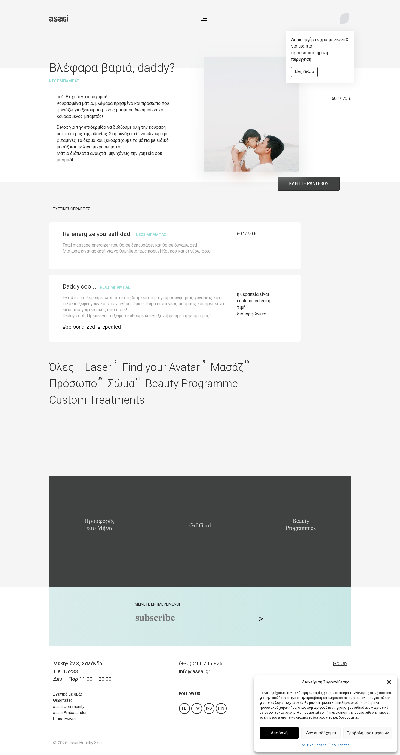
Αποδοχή (279, 733)
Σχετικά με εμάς (68, 694)
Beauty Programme (191, 383)
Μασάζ (227, 367)
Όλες (61, 367)
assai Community (68, 706)
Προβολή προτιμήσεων (367, 733)
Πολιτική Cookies (313, 745)
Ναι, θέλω (304, 72)
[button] (389, 682)
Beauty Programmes (301, 524)
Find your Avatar (161, 367)
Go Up (340, 663)
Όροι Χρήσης (339, 745)
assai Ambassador (70, 712)
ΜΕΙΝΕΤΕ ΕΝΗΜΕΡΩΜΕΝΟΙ (157, 604)
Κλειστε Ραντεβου (308, 183)
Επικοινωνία (64, 718)
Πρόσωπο (73, 383)
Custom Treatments (96, 400)
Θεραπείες (63, 700)
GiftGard (200, 525)
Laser (98, 367)
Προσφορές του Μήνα (99, 524)
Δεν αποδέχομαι (321, 733)
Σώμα (121, 383)
